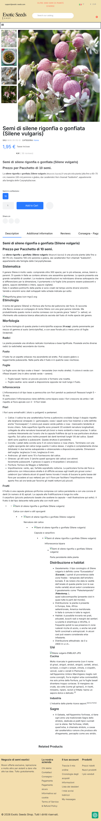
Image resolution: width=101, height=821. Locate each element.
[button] (95, 15)
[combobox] (53, 15)
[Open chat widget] (95, 815)
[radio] (5, 196)
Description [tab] (12, 233)
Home (36, 140)
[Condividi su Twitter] (11, 221)
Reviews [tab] (65, 233)
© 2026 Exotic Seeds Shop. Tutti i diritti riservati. (29, 814)
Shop (7, 18)
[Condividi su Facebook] (5, 221)
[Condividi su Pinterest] (17, 221)
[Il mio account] (86, 16)
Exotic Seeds (14, 14)
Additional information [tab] (40, 233)
